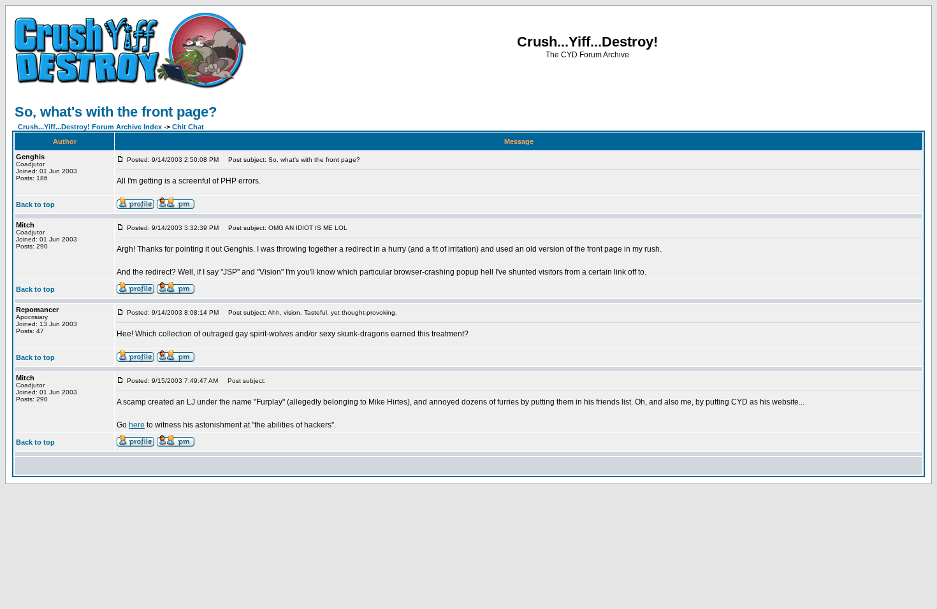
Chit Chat (188, 127)
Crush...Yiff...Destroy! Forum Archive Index (90, 127)
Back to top (35, 204)
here (137, 424)
